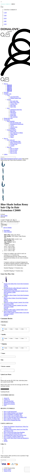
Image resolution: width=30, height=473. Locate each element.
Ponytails (6, 92)
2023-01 (9, 88)
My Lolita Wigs (14, 101)
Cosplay (12, 145)
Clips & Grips (13, 127)
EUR (5, 18)
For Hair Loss (13, 144)
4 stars (11, 329)
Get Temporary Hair (15, 141)
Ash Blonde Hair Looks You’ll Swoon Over (15, 435)
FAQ (5, 405)
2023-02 (9, 86)
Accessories (7, 119)
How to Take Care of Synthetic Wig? (13, 416)
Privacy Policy (7, 469)
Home (2, 158)
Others (12, 137)
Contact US (7, 399)
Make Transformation (15, 142)
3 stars (16, 329)
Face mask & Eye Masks (16, 132)
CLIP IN (15, 158)
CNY (5, 24)
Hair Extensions (8, 158)
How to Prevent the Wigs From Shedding (14, 432)
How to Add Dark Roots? (10, 411)
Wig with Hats (14, 117)
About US (6, 398)
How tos (9, 147)
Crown (12, 125)
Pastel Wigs (13, 115)
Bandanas (12, 128)
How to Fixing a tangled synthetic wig (13, 436)
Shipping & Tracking (9, 402)
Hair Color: (3, 221)
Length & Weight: (5, 220)
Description (7, 230)
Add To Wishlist (7, 227)
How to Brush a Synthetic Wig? (12, 418)
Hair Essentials (11, 121)
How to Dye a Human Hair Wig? (12, 420)
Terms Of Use (7, 471)
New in (6, 83)
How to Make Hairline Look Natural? (13, 413)
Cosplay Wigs (13, 104)
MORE (6, 441)
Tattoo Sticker (13, 134)
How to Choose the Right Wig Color (13, 433)
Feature (9, 99)
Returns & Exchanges (9, 404)
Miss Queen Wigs (14, 102)
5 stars (5, 329)
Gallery (6, 154)
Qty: (2, 223)
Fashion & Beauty (11, 129)
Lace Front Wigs (14, 96)
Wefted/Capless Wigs (15, 98)
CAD (5, 12)
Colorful (20, 158)
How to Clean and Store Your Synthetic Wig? (15, 417)
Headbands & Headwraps (16, 124)
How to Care (13, 151)
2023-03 (9, 85)
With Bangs (13, 112)
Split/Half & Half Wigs (16, 109)
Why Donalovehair (9, 401)
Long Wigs (13, 114)
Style (8, 108)
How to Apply (14, 150)
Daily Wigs (13, 106)
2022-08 (9, 91)
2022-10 (9, 89)
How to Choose (14, 148)
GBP (5, 21)
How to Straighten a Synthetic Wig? (13, 414)
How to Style (13, 153)
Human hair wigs (8, 118)
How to (6, 138)
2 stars (22, 329)
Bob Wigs (12, 111)
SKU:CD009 (4, 215)
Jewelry (12, 135)
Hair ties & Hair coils (15, 122)
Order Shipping (8, 231)
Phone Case (13, 131)
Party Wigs (13, 105)
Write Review (4, 321)
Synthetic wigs (7, 93)
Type (8, 95)
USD (5, 15)
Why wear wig (11, 140)
